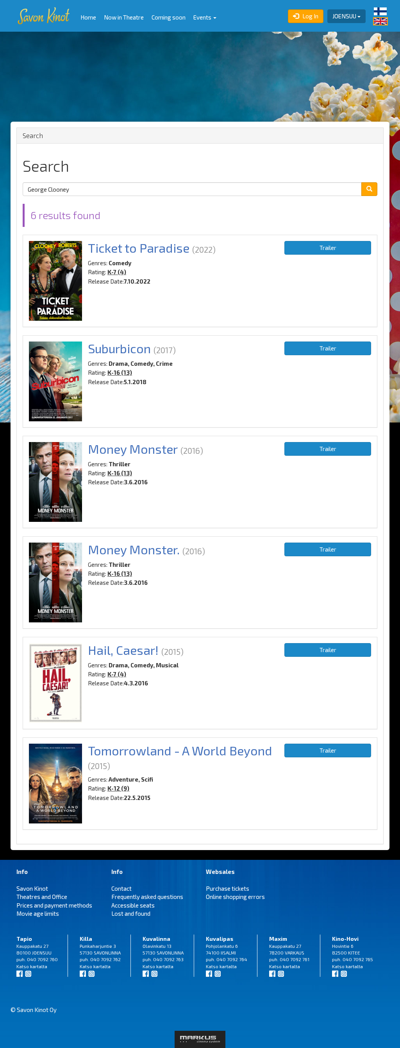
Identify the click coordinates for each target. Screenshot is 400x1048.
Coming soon (169, 17)
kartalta (38, 966)
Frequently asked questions (147, 896)
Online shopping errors (235, 896)
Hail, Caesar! (123, 649)
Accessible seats (133, 905)
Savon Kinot (32, 888)
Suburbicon (119, 348)
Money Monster (133, 448)
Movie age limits (37, 913)
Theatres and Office (41, 896)
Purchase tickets (227, 888)
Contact (121, 888)
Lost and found (130, 913)
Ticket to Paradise (138, 247)
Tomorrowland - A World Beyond (180, 750)
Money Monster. (134, 549)
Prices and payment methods (54, 905)
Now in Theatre (124, 17)
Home (88, 17)
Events (202, 17)
